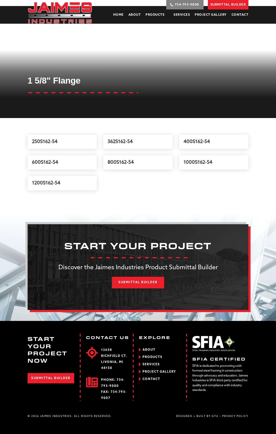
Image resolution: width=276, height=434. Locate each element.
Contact (240, 14)
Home (118, 14)
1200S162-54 (46, 183)
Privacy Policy (235, 416)
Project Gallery (211, 14)
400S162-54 (196, 141)
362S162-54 (120, 141)
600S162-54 (45, 162)
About (135, 14)
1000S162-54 (197, 162)
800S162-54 (121, 162)
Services (182, 14)
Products (155, 14)
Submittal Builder (138, 282)
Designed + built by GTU (197, 416)
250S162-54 (45, 141)
